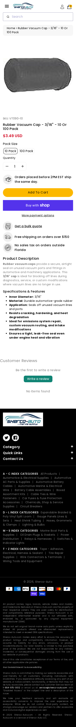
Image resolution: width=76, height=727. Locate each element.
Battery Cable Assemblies (33, 490)
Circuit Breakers (31, 506)
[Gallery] (38, 75)
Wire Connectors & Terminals (41, 557)
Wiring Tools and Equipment (22, 561)
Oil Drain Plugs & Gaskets (37, 535)
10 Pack (10, 151)
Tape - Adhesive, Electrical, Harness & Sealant (33, 551)
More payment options (38, 215)
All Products (49, 474)
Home (11, 28)
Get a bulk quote (28, 226)
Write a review (38, 379)
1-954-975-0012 (11, 687)
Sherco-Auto (43, 582)
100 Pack (26, 151)
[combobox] (38, 16)
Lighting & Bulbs (33, 525)
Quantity (9, 158)
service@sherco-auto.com (53, 687)
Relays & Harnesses (38, 539)
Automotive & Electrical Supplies (26, 478)
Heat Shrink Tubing (28, 520)
